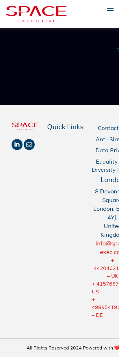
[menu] (110, 8)
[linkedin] (17, 145)
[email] (29, 145)
